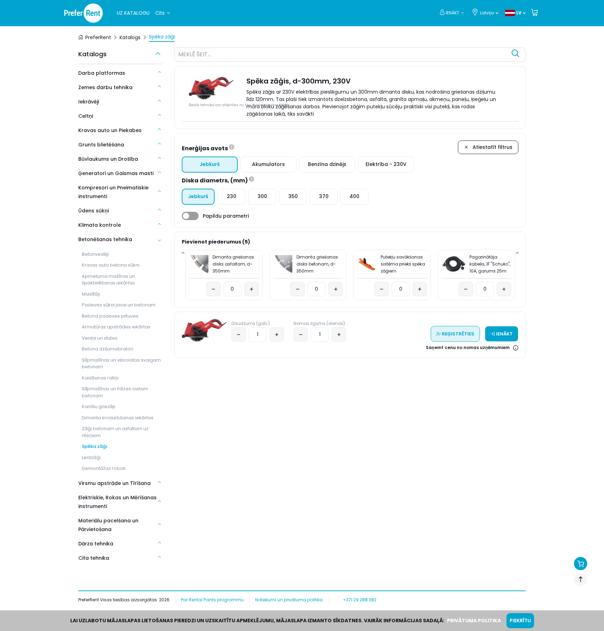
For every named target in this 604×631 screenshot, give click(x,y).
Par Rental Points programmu (212, 600)
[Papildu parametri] (190, 216)
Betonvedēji (95, 254)
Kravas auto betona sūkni (110, 265)
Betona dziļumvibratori (107, 349)
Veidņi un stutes (99, 338)
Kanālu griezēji (98, 406)
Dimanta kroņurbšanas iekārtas (117, 417)
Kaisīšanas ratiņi (100, 378)
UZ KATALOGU (133, 12)
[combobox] (343, 55)
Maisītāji (91, 294)
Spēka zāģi (94, 446)
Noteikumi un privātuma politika (289, 600)
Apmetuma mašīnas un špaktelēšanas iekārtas (108, 280)
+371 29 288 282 (359, 600)
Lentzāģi (91, 457)
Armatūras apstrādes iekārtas (116, 327)
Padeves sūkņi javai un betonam (119, 305)
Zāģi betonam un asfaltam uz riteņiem (115, 432)
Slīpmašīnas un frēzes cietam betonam (115, 392)
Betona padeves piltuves (110, 316)
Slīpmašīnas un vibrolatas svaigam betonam (121, 363)
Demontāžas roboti (103, 468)
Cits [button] (160, 12)
